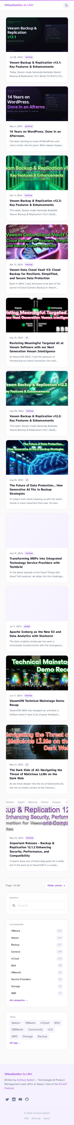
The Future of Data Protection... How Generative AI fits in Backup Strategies (36, 489)
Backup (42, 1036)
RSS (26, 1118)
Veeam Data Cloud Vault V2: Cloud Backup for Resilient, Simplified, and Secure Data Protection (35, 274)
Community (35, 1029)
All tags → (15, 1043)
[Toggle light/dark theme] (67, 5)
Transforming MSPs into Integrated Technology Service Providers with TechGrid (36, 562)
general (29, 126)
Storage (28, 1036)
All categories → (19, 1000)
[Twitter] (7, 1099)
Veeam (16, 1022)
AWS (14, 1036)
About (46, 1118)
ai (27, 338)
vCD (50, 1029)
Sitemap (35, 1118)
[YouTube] (20, 1099)
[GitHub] (27, 1099)
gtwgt (27, 626)
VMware (30, 1022)
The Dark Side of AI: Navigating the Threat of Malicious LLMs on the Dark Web (36, 774)
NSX (57, 1022)
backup (29, 57)
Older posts (54, 885)
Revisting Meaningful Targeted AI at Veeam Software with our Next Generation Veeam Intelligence (37, 347)
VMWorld (17, 1029)
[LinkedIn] (14, 1099)
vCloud (44, 1022)
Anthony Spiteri (25, 1080)
